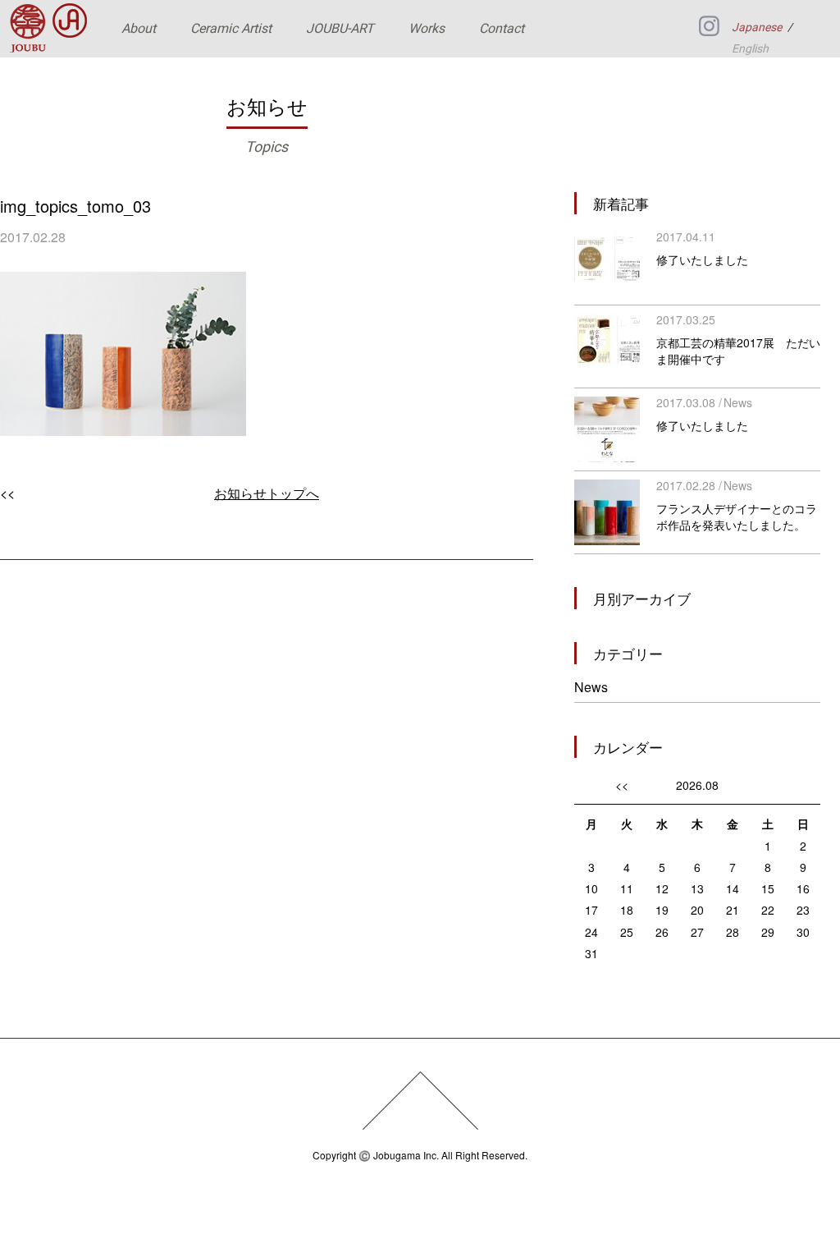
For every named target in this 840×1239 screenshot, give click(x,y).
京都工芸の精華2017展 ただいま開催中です (738, 350)
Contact (501, 28)
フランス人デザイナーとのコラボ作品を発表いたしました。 (736, 516)
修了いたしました (702, 259)
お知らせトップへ (266, 493)
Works (427, 28)
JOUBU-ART (340, 28)
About (138, 28)
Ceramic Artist (231, 28)
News (738, 402)
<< (7, 493)
